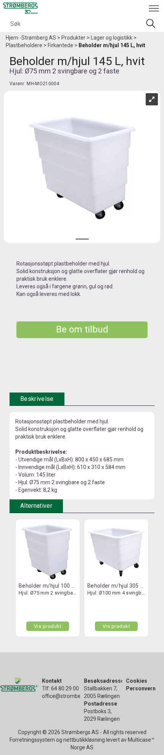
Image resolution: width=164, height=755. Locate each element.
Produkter (73, 38)
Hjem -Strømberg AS (31, 38)
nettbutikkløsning (84, 740)
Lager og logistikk (111, 38)
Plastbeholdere (24, 45)
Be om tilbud (82, 329)
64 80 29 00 (65, 688)
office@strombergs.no (69, 696)
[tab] (37, 399)
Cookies (136, 681)
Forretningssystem (32, 740)
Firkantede (60, 45)
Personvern (141, 688)
